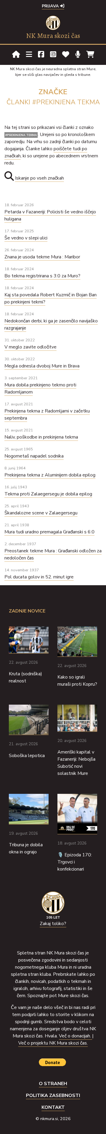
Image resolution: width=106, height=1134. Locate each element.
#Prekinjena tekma (21, 135)
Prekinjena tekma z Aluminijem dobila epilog (49, 475)
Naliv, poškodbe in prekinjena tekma (41, 437)
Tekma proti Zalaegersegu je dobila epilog (48, 494)
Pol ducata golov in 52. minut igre (39, 577)
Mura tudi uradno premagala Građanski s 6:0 (49, 532)
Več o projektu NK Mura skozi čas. (53, 1043)
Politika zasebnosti (53, 1095)
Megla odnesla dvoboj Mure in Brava (42, 366)
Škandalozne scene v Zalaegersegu (40, 513)
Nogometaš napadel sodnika (34, 456)
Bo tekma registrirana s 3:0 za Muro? (42, 276)
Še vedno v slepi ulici (25, 238)
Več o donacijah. (75, 1036)
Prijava (51, 6)
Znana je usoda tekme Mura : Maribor (42, 257)
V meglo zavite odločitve (30, 347)
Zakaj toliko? (53, 923)
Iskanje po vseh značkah (39, 178)
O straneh (53, 1083)
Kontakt (53, 1107)
